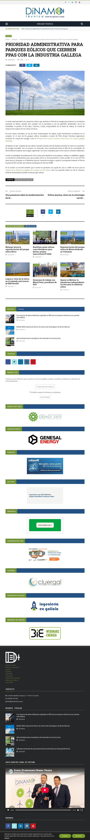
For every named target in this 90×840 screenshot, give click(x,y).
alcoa (18, 179)
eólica (25, 179)
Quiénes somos (10, 665)
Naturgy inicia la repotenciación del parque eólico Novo (17, 249)
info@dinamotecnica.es (15, 701)
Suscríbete (9, 676)
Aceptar (65, 836)
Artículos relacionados (15, 226)
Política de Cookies (11, 680)
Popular (21, 309)
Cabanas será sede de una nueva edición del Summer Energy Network (43, 749)
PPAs (30, 179)
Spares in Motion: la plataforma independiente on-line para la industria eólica (72, 283)
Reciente (11, 309)
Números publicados (12, 667)
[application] (45, 790)
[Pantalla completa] (82, 810)
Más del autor (30, 226)
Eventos (36, 265)
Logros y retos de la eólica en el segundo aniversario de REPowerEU (17, 281)
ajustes (6, 838)
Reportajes (65, 265)
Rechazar (78, 836)
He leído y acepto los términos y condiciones (46, 392)
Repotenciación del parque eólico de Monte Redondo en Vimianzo (72, 249)
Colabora (8, 672)
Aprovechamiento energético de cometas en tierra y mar (38, 338)
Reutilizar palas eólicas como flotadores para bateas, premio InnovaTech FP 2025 (43, 250)
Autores (8, 669)
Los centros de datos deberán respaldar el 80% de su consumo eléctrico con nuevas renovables (47, 316)
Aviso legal (9, 682)
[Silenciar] (78, 810)
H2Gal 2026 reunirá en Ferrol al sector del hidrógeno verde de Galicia (43, 327)
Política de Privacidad (12, 678)
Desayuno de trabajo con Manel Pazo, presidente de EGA (45, 282)
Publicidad (8, 674)
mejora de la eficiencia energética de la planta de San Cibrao (27, 170)
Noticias (8, 36)
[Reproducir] (8, 810)
